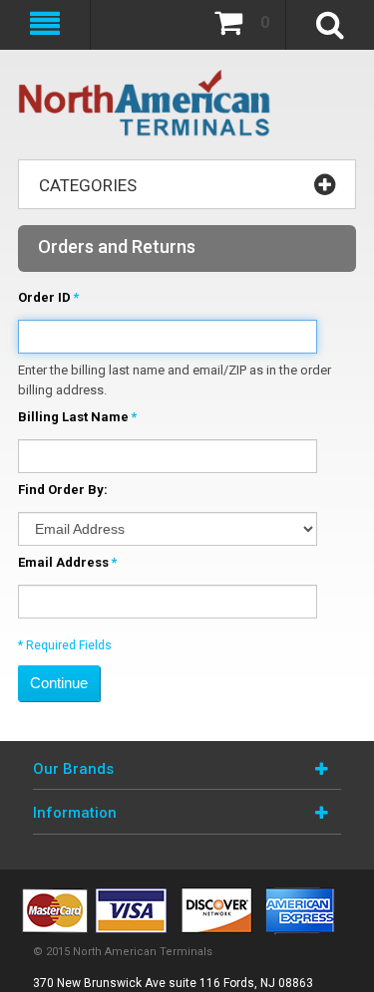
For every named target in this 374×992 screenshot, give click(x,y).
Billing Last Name (73, 416)
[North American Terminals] (145, 104)
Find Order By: (63, 489)
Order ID (44, 297)
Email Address (63, 562)
